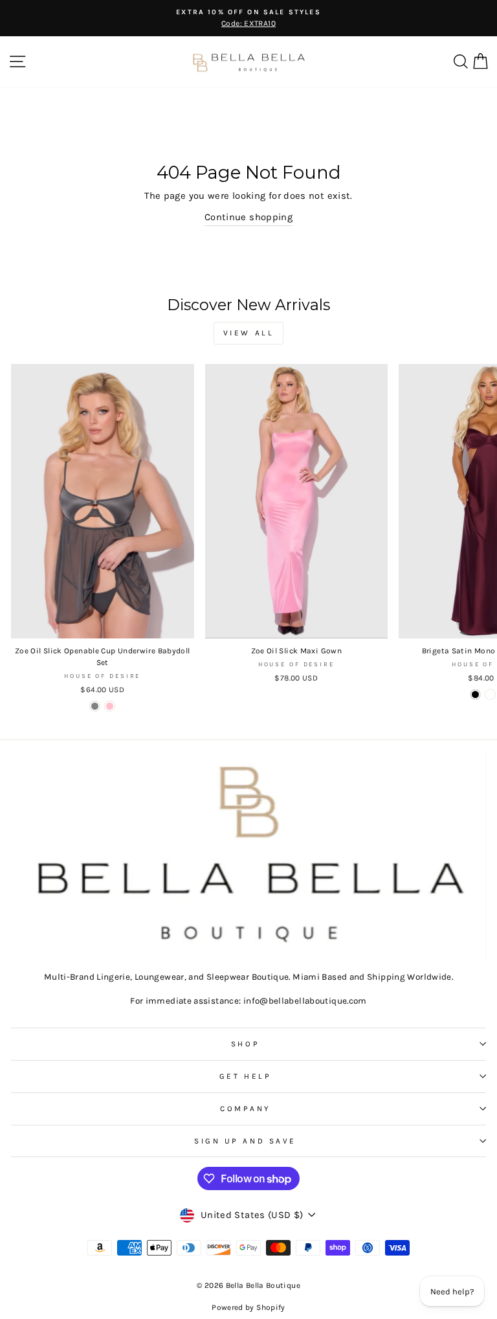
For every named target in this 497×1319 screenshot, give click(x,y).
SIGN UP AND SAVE (245, 1140)
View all (248, 332)
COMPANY (245, 1108)
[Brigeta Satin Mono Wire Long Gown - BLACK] (475, 694)
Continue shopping (248, 217)
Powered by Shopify (248, 1307)
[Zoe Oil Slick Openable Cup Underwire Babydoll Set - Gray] (95, 706)
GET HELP (245, 1076)
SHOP (245, 1043)
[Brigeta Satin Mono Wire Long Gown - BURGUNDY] (490, 694)
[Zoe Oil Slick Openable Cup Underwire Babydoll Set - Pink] (110, 706)
